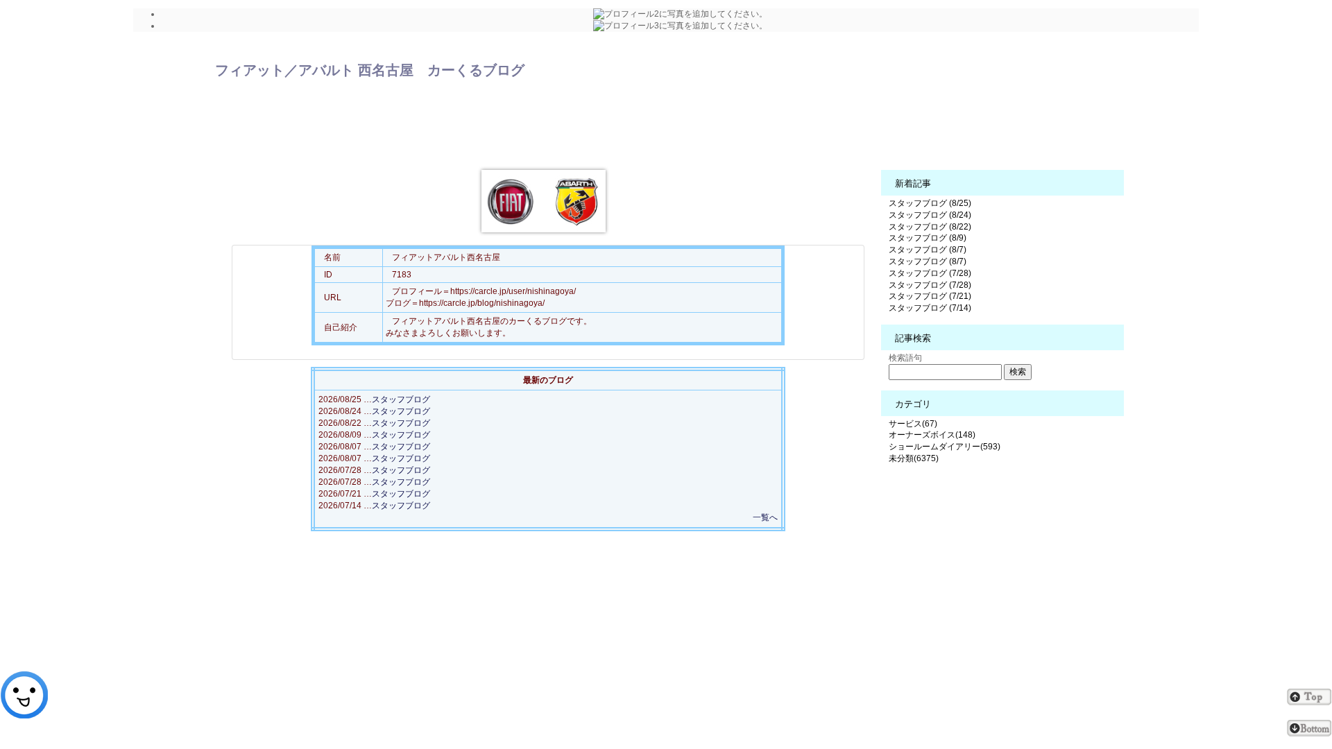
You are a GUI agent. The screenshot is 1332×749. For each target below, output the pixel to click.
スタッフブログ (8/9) (927, 238)
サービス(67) (913, 424)
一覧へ (765, 517)
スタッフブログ (401, 399)
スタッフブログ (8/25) (930, 203)
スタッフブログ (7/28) (930, 273)
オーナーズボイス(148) (932, 435)
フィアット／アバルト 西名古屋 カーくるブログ (369, 70)
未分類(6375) (914, 458)
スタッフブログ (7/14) (930, 308)
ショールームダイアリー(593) (944, 446)
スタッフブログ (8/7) (927, 250)
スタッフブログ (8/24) (930, 215)
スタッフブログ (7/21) (930, 296)
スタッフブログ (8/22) (930, 227)
